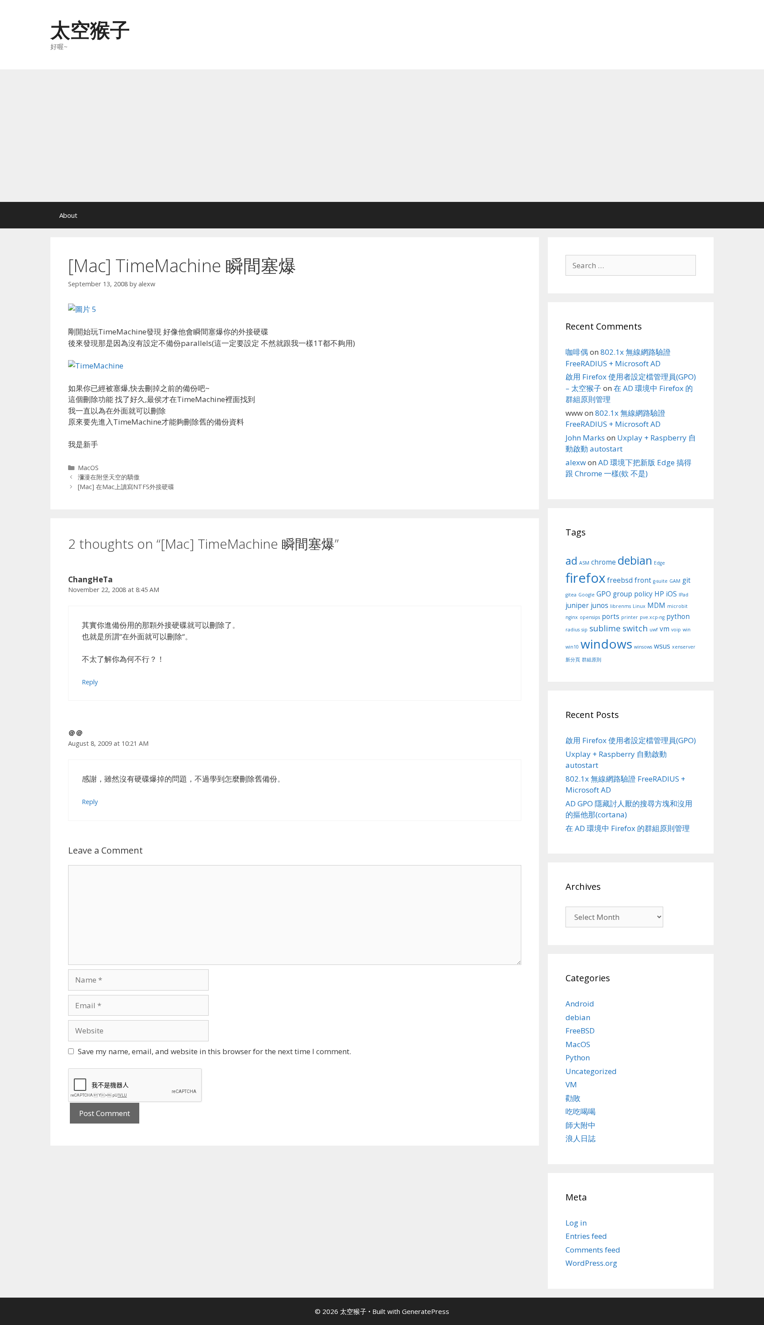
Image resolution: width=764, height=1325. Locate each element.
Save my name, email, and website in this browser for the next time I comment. (214, 1051)
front (642, 580)
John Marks (585, 438)
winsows (643, 647)
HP (659, 594)
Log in (576, 1223)
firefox (585, 578)
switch (635, 628)
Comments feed (592, 1250)
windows (606, 643)
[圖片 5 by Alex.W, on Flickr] (82, 309)
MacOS (88, 467)
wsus (662, 646)
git (686, 580)
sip (584, 629)
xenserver (683, 647)
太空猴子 (90, 29)
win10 (572, 647)
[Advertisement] (382, 135)
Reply (90, 682)
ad (571, 561)
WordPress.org (591, 1263)
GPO (603, 594)
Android (579, 1003)
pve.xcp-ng (652, 617)
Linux (639, 606)
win (687, 629)
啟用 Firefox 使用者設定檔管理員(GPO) (630, 740)
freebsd (620, 580)
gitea (571, 595)
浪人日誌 (580, 1138)
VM (571, 1084)
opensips (590, 617)
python (678, 616)
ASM (584, 563)
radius (572, 629)
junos (599, 605)
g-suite (660, 581)
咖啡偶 (576, 352)
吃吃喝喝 (580, 1111)
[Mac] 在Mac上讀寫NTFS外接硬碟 (126, 486)
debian (635, 560)
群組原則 (591, 660)
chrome (603, 562)
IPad (683, 595)
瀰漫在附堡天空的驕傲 (109, 477)
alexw (575, 462)
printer (629, 617)
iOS (671, 594)
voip (676, 629)
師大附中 (580, 1125)
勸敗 (573, 1098)
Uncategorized (591, 1071)
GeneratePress (425, 1311)
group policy (633, 594)
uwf (653, 629)
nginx (571, 617)
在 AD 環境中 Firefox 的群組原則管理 (627, 828)
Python (577, 1057)
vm (664, 629)
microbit (677, 606)
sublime (605, 628)
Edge (659, 563)
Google (586, 595)
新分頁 (572, 660)
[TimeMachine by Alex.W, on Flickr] (95, 366)
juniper (577, 605)
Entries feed (586, 1236)
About (68, 215)
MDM (656, 605)
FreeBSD (580, 1030)
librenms (620, 606)
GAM (674, 581)
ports (610, 616)
